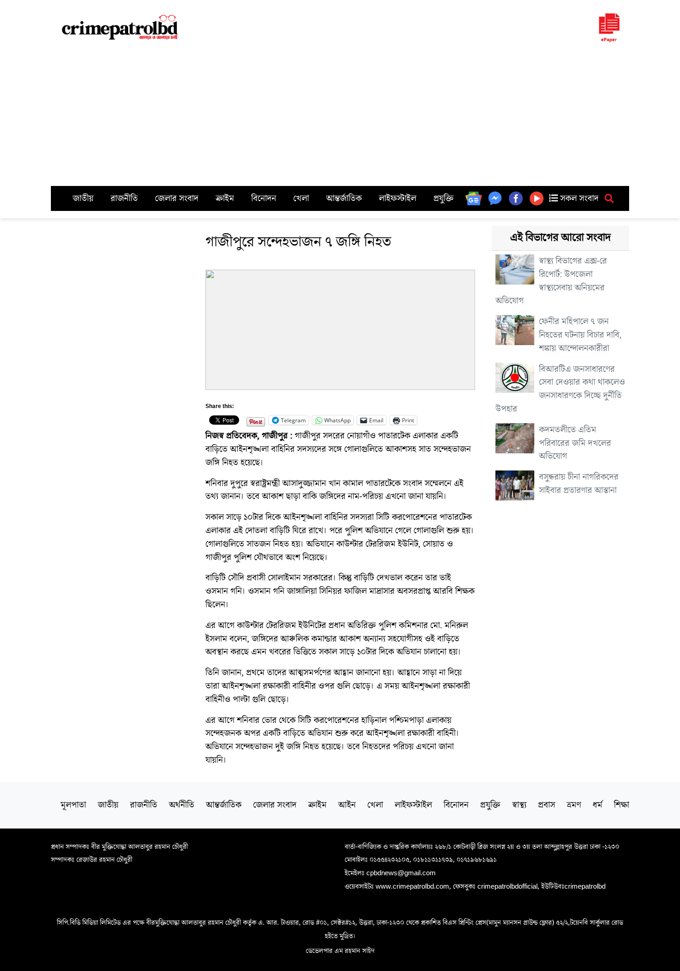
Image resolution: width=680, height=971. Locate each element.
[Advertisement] (340, 116)
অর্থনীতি (181, 804)
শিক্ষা (621, 804)
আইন (347, 804)
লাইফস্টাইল (397, 198)
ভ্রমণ (574, 804)
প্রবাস (546, 804)
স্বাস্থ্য (519, 804)
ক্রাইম (225, 198)
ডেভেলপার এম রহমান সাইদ (340, 951)
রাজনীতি (124, 198)
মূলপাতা (73, 804)
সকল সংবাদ (578, 198)
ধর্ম (597, 804)
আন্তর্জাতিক (344, 198)
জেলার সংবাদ (176, 198)
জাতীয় (83, 198)
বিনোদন (263, 198)
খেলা (301, 198)
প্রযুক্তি (443, 198)
